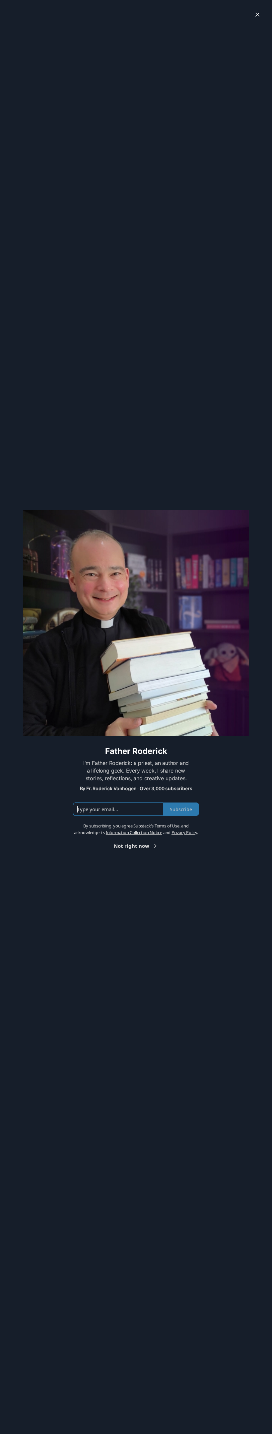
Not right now (131, 845)
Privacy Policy (184, 832)
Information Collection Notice (134, 832)
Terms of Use (167, 826)
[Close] (257, 14)
